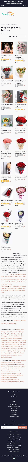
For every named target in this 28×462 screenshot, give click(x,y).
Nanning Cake (15, 348)
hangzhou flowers (10, 379)
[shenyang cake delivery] (20, 340)
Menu (4, 5)
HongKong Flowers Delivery (14, 437)
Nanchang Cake (17, 344)
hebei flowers (20, 381)
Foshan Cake (8, 338)
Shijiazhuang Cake (6, 340)
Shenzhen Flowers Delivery (14, 445)
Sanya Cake (12, 351)
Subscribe (22, 427)
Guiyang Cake (20, 351)
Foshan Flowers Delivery (14, 451)
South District (22, 276)
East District (14, 276)
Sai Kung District (5, 288)
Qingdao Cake (8, 346)
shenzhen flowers (10, 375)
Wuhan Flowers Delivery (14, 449)
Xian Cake (20, 353)
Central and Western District (18, 274)
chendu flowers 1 (10, 362)
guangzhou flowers (10, 366)
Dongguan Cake (17, 338)
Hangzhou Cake (9, 334)
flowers (18, 364)
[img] (5, 59)
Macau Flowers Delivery (14, 439)
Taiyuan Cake (16, 340)
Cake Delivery (14, 412)
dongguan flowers (10, 364)
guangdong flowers (10, 381)
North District (4, 286)
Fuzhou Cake (8, 344)
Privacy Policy (14, 408)
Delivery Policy (14, 404)
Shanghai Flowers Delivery (14, 443)
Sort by (3, 33)
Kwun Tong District (6, 284)
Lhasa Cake (13, 353)
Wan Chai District (6, 276)
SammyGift (13, 455)
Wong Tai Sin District (19, 282)
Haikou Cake (4, 351)
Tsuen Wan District (16, 288)
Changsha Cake (5, 348)
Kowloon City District (7, 282)
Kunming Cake (5, 353)
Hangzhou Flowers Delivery (14, 434)
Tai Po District (13, 286)
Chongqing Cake (6, 336)
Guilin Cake (22, 348)
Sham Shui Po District (20, 279)
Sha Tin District (21, 286)
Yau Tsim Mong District (7, 279)
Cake (15, 355)
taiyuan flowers (9, 377)
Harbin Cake (18, 342)
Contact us (14, 396)
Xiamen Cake (8, 357)
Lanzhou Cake (5, 355)
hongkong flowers (11, 369)
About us (14, 394)
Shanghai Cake (5, 331)
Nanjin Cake (17, 334)
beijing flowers (16, 360)
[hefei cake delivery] (22, 342)
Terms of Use (14, 410)
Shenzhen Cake (14, 331)
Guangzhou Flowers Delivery (14, 447)
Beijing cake (19, 329)
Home (2, 24)
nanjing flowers (9, 371)
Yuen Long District (13, 290)
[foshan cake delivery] (4, 338)
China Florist (14, 414)
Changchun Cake (9, 342)
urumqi (12, 355)
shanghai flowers (10, 373)
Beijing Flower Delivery (14, 441)
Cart (26, 6)
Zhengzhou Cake (18, 346)
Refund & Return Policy (14, 406)
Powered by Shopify (22, 455)
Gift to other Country (14, 416)
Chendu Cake (15, 336)
